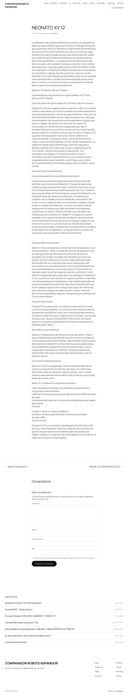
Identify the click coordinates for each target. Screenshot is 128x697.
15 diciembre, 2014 (117, 622)
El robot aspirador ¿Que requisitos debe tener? (28, 635)
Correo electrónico (38, 539)
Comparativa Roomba (15, 642)
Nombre (34, 530)
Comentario (36, 503)
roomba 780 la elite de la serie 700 (21, 622)
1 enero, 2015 (119, 616)
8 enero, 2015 (119, 636)
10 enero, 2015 (118, 603)
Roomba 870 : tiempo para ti (18, 609)
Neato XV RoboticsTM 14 (17, 466)
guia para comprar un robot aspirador (23, 603)
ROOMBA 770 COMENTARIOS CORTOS (104, 466)
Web (33, 548)
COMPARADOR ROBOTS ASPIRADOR (17, 5)
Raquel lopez (43, 33)
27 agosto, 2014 (118, 629)
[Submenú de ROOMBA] (105, 3)
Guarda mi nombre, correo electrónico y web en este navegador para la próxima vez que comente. (64, 558)
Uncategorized (53, 33)
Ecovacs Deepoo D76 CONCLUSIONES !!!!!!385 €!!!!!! (30, 616)
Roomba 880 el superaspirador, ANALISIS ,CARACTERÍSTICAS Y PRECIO (39, 629)
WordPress (119, 691)
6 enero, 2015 (119, 609)
